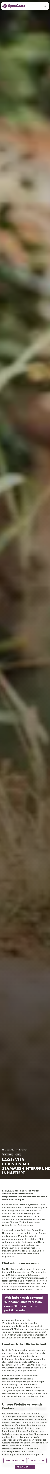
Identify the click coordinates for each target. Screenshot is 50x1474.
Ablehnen (35, 1460)
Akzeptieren (23, 1467)
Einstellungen (13, 1460)
